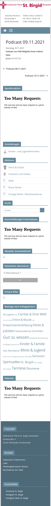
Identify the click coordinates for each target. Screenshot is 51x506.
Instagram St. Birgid (14, 494)
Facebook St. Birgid (14, 491)
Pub (30, 356)
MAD (5, 350)
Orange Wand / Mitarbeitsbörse (25, 194)
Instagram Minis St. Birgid (16, 498)
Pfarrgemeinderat (18, 357)
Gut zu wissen (16, 337)
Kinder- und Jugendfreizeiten (23, 151)
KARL (11, 180)
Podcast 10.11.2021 (35, 75)
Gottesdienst (23, 331)
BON (16, 315)
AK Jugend (8, 314)
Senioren (38, 356)
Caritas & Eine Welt (32, 314)
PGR (26, 357)
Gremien (37, 331)
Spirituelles (11, 361)
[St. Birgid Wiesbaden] (5, 30)
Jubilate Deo (14, 344)
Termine (18, 368)
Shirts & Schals (16, 167)
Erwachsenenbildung (18, 325)
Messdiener (14, 350)
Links (5, 463)
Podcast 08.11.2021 (16, 68)
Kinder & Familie (32, 344)
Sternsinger (7, 369)
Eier (33, 320)
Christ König (7, 320)
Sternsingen (38, 363)
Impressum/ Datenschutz (14, 459)
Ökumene (32, 368)
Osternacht (7, 357)
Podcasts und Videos (19, 174)
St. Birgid (27, 362)
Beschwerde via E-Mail (13, 470)
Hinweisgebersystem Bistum (15, 466)
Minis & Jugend (33, 350)
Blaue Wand (14, 187)
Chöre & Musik (22, 320)
